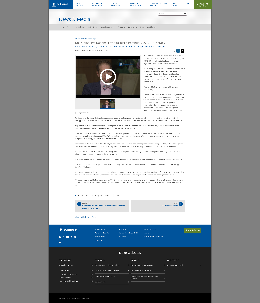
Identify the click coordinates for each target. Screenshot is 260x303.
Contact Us (98, 240)
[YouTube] (67, 237)
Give (187, 3)
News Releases (79, 27)
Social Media (132, 27)
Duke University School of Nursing (107, 271)
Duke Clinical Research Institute (142, 265)
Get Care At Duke (202, 5)
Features (121, 27)
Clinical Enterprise (115, 4)
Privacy (121, 237)
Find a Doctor (64, 271)
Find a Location (65, 278)
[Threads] (60, 241)
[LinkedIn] (71, 237)
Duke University (100, 282)
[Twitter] (64, 237)
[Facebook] (60, 237)
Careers (146, 233)
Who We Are (123, 229)
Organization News (107, 27)
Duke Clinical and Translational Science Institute (144, 277)
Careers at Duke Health (175, 265)
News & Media (175, 4)
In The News (92, 27)
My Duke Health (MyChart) (69, 281)
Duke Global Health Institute (105, 276)
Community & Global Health (159, 4)
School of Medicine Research (141, 271)
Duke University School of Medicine (107, 265)
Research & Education (135, 4)
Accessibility (99, 229)
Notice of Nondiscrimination (153, 237)
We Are (79, 4)
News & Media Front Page (86, 39)
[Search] (185, 13)
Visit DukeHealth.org (66, 265)
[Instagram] (75, 237)
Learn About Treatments (68, 274)
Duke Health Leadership (96, 4)
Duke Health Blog (147, 27)
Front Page (66, 27)
